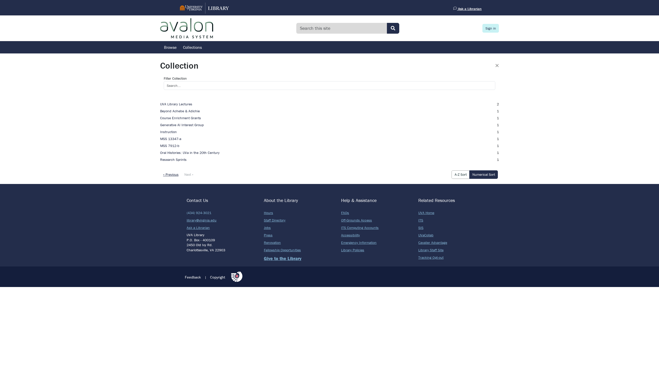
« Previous (171, 174)
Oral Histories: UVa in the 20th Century (190, 152)
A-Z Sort (461, 174)
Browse (170, 47)
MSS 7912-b (169, 145)
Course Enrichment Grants (180, 118)
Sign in (490, 28)
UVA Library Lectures (176, 104)
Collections (192, 47)
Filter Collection (175, 78)
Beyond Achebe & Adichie (180, 111)
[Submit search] (393, 28)
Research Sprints (173, 159)
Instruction (168, 132)
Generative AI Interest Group (182, 125)
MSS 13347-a (170, 138)
